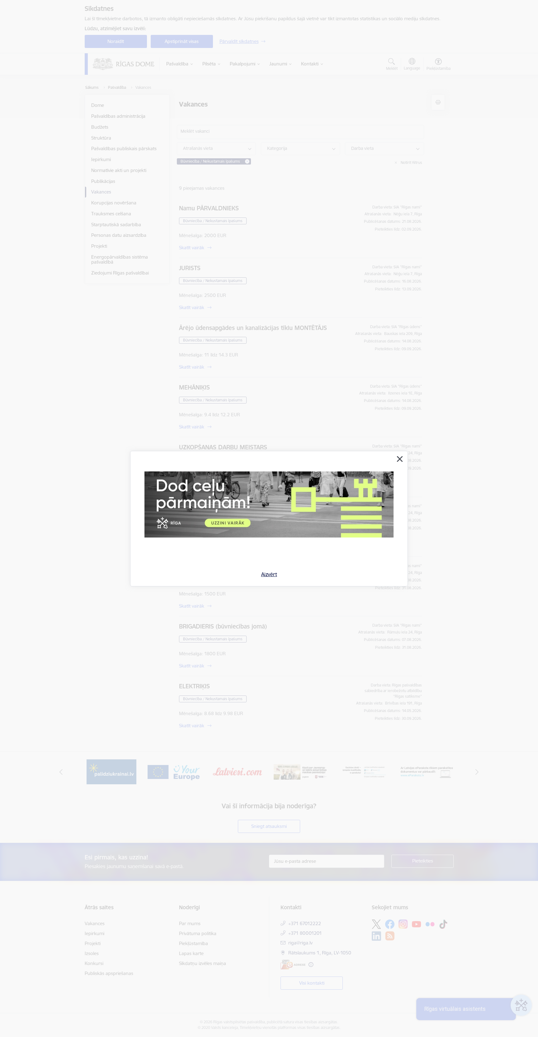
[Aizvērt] (400, 459)
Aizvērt (269, 574)
